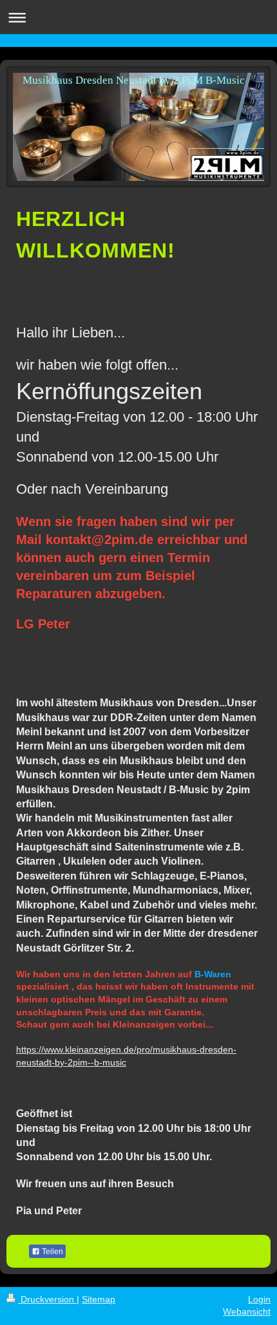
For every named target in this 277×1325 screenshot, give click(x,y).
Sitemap (98, 1299)
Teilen (51, 1251)
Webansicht (247, 1311)
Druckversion (47, 1299)
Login (259, 1299)
